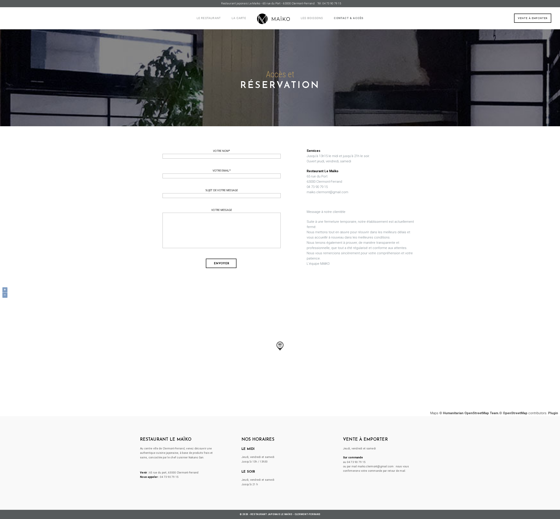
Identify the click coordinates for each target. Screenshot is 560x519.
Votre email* (222, 170)
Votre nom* (221, 151)
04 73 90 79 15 (169, 477)
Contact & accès (348, 18)
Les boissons (312, 18)
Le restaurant (209, 18)
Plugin (552, 413)
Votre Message (221, 210)
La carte (239, 18)
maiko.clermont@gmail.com (376, 466)
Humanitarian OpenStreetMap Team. (471, 413)
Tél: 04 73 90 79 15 (329, 3)
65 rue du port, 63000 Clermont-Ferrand (174, 472)
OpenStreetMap (515, 413)
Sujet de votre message (221, 190)
